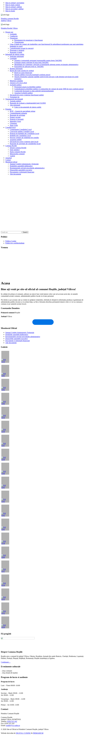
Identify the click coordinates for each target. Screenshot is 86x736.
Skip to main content (12, 5)
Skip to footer (10, 11)
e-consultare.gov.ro (43, 322)
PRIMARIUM (38, 733)
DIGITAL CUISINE (23, 733)
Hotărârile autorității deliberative (16, 335)
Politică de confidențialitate (14, 243)
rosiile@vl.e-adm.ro (13, 725)
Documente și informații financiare (17, 341)
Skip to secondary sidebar (14, 9)
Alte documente (11, 343)
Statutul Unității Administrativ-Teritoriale (19, 333)
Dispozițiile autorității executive (16, 339)
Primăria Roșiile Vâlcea (9, 28)
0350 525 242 (12, 721)
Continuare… (6, 662)
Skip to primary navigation (14, 3)
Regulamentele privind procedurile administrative (22, 337)
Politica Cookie (10, 241)
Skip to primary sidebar (13, 7)
